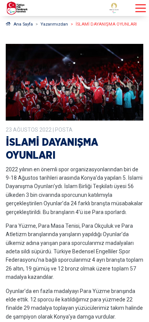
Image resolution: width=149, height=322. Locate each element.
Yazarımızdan (54, 24)
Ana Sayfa (23, 24)
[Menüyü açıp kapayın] (140, 8)
